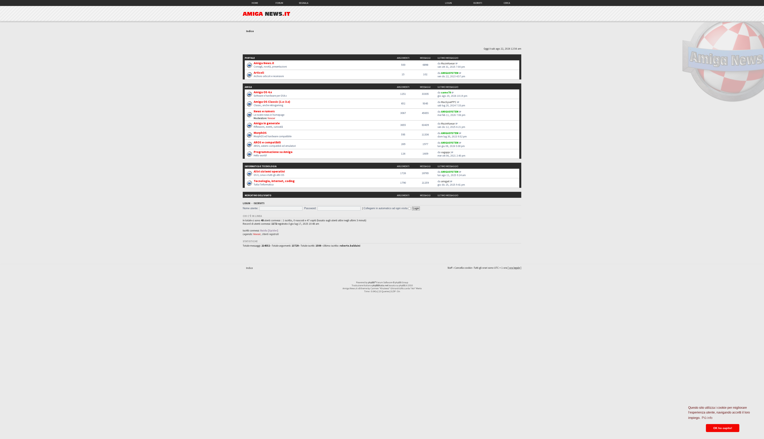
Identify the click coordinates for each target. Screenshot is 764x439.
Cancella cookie (463, 267)
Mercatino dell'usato (258, 195)
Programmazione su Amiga (273, 152)
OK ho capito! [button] (722, 428)
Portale (250, 57)
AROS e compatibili (267, 142)
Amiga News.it (264, 63)
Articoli (259, 72)
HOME (255, 2)
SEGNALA (303, 2)
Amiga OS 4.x (263, 92)
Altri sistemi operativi (269, 171)
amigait (445, 181)
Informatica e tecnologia (261, 166)
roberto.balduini (350, 245)
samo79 (446, 92)
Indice (250, 31)
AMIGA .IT (266, 14)
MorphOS (260, 133)
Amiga (248, 86)
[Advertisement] (382, 40)
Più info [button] (707, 417)
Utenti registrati (270, 234)
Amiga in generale (267, 123)
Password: (310, 208)
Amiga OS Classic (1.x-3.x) (272, 102)
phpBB (371, 282)
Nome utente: (250, 208)
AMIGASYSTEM (449, 73)
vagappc (445, 152)
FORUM (279, 2)
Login (448, 2)
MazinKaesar (448, 63)
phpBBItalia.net (380, 285)
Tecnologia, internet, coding (274, 181)
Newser (271, 118)
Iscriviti (477, 2)
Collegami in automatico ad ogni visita (386, 208)
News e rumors (264, 111)
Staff (449, 267)
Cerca (507, 2)
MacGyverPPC (448, 102)
